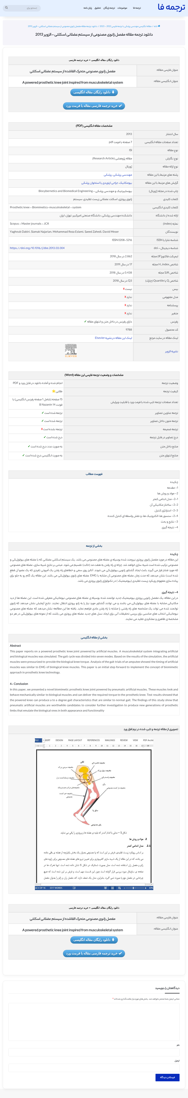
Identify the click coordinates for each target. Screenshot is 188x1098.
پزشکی (108, 175)
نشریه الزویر (171, 351)
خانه (156, 26)
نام (178, 1045)
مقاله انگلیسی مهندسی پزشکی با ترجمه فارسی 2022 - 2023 (125, 26)
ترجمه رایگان (109, 8)
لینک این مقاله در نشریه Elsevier (113, 338)
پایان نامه (88, 8)
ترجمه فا (137, 8)
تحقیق (98, 8)
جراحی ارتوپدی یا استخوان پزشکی (99, 183)
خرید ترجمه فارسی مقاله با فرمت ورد (92, 105)
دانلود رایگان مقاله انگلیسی (91, 92)
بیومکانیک (125, 183)
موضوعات (122, 8)
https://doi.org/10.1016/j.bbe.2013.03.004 (37, 248)
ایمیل (177, 1061)
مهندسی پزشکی (122, 175)
